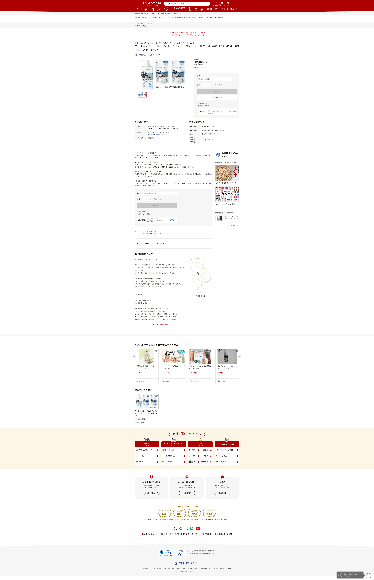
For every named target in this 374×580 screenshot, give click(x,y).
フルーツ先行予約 (167, 462)
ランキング (167, 9)
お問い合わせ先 (203, 106)
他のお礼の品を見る (156, 134)
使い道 (199, 9)
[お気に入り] (368, 575)
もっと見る (234, 225)
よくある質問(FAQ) (187, 493)
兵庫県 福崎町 (140, 422)
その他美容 (153, 231)
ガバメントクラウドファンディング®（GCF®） (181, 534)
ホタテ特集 (204, 456)
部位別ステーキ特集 (193, 461)
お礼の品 (142, 9)
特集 (190, 9)
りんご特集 (192, 456)
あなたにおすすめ (179, 9)
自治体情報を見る (161, 324)
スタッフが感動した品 (168, 456)
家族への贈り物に (221, 462)
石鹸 (150, 233)
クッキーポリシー (204, 568)
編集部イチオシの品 (168, 450)
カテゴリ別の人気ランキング (144, 450)
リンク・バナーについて (172, 568)
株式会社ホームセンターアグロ (150, 55)
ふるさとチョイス (150, 534)
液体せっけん (159, 233)
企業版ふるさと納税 (224, 534)
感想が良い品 (139, 462)
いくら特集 (204, 450)
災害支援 (208, 534)
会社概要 (146, 568)
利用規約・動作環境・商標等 (222, 568)
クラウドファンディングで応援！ (225, 450)
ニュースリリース (156, 568)
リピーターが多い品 (141, 456)
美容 (144, 231)
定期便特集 (204, 462)
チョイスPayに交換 (221, 456)
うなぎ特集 (192, 450)
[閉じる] (361, 574)
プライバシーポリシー (190, 568)
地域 (156, 9)
